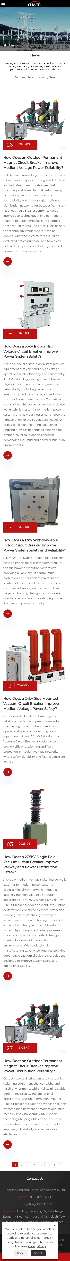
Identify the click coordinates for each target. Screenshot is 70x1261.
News (22, 45)
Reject (21, 1253)
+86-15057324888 (40, 1197)
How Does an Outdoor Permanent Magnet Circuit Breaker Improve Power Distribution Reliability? (32, 1066)
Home (11, 45)
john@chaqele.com (40, 1204)
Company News (24, 77)
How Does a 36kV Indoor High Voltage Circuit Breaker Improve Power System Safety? (30, 351)
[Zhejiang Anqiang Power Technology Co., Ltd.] (35, 3)
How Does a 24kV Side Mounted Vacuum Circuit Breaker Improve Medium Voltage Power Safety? (31, 703)
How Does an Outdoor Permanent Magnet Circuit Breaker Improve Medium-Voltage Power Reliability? (33, 162)
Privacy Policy (37, 1246)
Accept (38, 1253)
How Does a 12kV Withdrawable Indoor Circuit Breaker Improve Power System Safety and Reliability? (34, 545)
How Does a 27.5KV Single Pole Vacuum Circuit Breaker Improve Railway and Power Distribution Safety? (31, 864)
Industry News (46, 77)
